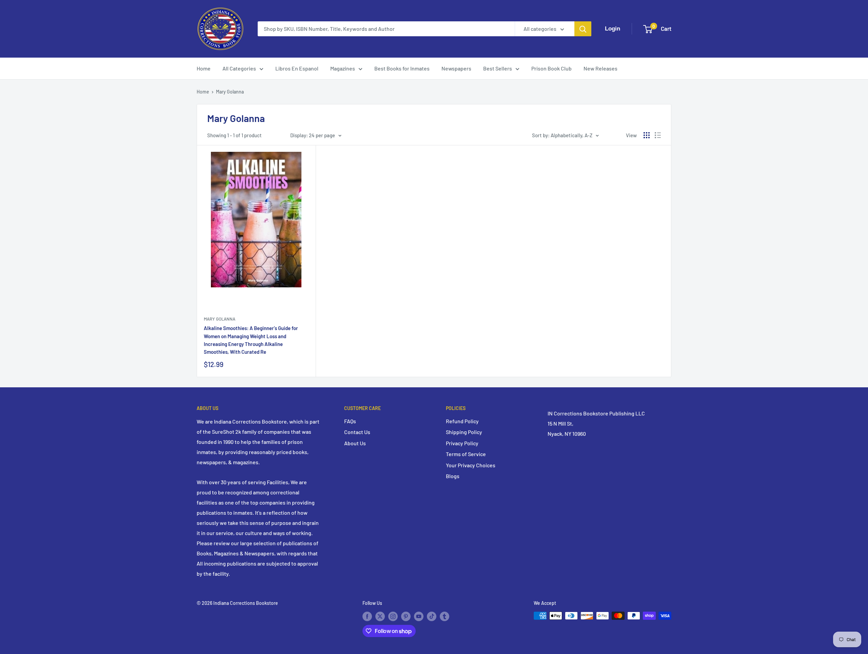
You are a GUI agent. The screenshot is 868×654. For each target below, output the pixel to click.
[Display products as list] (658, 135)
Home (204, 68)
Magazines (342, 68)
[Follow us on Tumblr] (444, 616)
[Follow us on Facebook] (367, 616)
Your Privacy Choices (470, 465)
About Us (355, 443)
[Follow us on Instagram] (393, 616)
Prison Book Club (551, 68)
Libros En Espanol (296, 68)
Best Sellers (497, 68)
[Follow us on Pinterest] (406, 616)
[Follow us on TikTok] (431, 616)
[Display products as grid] (647, 135)
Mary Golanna (230, 92)
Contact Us (357, 432)
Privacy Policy (462, 443)
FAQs (350, 421)
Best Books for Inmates (402, 68)
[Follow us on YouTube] (418, 616)
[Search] (582, 28)
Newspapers (456, 68)
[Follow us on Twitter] (380, 616)
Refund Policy (462, 421)
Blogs (452, 476)
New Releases (600, 68)
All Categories (239, 68)
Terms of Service (466, 454)
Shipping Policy (464, 432)
